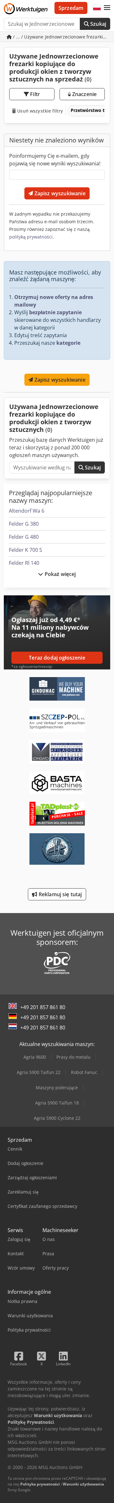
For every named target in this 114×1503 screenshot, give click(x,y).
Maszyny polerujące (57, 1087)
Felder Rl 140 (24, 562)
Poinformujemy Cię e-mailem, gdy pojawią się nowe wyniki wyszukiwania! (54, 159)
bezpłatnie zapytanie (55, 312)
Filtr (34, 94)
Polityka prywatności (40, 1484)
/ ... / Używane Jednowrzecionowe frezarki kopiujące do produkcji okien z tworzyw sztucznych (61, 37)
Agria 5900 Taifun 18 (57, 1103)
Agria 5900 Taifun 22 (38, 1072)
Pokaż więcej (59, 574)
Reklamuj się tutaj (59, 894)
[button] (107, 8)
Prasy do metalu (73, 1057)
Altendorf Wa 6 (26, 510)
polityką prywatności (31, 237)
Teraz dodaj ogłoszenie (57, 657)
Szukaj (97, 23)
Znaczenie (84, 94)
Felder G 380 (24, 523)
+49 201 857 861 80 (42, 1007)
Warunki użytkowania (83, 1484)
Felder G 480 (24, 536)
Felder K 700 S (25, 549)
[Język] (97, 8)
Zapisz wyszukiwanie (59, 193)
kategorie (68, 342)
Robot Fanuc (84, 1072)
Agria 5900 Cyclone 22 (57, 1118)
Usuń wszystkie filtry (39, 111)
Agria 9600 (34, 1057)
